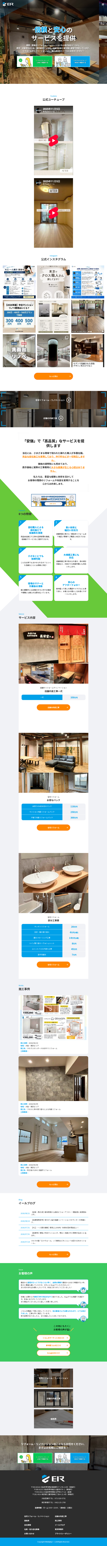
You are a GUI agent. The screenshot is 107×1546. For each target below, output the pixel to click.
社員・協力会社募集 (31, 1529)
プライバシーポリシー (63, 1533)
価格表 (26, 1520)
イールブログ (60, 1525)
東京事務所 (59, 1529)
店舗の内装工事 (61, 1516)
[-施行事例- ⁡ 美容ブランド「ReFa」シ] (53, 350)
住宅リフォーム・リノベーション (36, 1516)
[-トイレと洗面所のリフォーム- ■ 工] (53, 316)
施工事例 (58, 1520)
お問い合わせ (29, 1533)
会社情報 (27, 1525)
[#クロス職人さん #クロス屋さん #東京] (53, 281)
